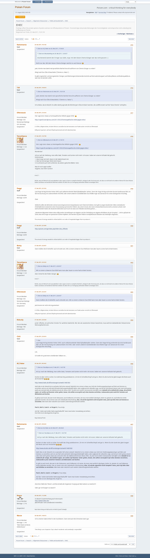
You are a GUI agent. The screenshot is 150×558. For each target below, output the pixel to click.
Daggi (19, 188)
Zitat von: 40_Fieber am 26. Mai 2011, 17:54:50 (51, 48)
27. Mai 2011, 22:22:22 (40, 262)
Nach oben (19, 536)
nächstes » (130, 34)
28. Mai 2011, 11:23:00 (40, 495)
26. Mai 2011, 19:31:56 (40, 44)
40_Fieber (20, 363)
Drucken (131, 39)
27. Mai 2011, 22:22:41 (40, 291)
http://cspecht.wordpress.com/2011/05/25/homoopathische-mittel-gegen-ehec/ (60, 120)
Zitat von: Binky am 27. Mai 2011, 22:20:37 (49, 266)
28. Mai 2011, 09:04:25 (40, 424)
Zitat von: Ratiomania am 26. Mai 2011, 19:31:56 (51, 91)
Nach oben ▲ (132, 556)
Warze (19, 515)
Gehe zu (107, 544)
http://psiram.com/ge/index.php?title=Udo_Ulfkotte (51, 229)
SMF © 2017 (23, 556)
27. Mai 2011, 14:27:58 (40, 136)
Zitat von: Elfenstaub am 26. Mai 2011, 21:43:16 (51, 140)
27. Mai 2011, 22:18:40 (40, 225)
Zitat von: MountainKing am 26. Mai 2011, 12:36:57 (53, 53)
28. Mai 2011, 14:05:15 (40, 515)
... (38, 39)
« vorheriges (121, 34)
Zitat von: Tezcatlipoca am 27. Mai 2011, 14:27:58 (51, 367)
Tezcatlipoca (22, 136)
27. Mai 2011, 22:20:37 (40, 245)
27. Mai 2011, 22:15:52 (40, 188)
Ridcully (20, 320)
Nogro (19, 495)
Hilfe (116, 556)
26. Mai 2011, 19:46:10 (40, 87)
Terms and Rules (123, 556)
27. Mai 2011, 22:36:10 (40, 336)
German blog (102, 12)
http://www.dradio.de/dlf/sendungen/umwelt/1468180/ (52, 383)
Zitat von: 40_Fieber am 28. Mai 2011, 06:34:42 (51, 428)
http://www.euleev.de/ (42, 501)
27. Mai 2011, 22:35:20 (40, 319)
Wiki (96, 12)
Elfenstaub (21, 113)
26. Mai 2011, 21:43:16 (40, 112)
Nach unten (19, 39)
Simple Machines (31, 556)
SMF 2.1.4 (16, 556)
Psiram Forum (22, 7)
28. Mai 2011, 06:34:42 (40, 363)
